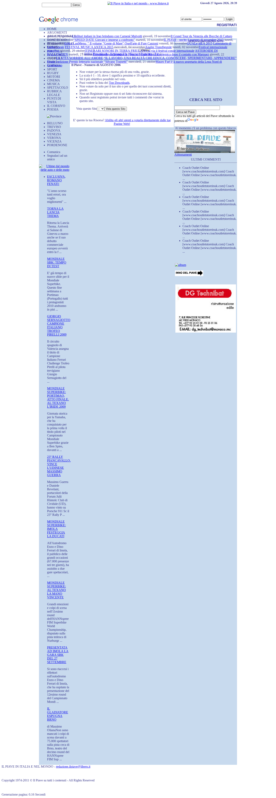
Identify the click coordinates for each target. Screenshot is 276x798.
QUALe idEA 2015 (199, 43)
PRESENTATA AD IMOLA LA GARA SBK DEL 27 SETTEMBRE (57, 655)
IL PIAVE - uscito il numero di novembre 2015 (194, 39)
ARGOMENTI (57, 32)
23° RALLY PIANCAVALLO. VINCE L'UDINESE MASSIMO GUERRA (59, 466)
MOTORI (53, 76)
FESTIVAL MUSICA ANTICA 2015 (89, 47)
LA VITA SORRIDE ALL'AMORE (79, 58)
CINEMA (53, 80)
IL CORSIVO (56, 105)
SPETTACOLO (57, 87)
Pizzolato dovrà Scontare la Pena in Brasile (120, 54)
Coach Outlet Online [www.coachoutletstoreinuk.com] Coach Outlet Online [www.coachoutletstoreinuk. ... (209, 173)
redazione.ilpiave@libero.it (73, 766)
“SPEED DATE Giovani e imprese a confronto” (104, 39)
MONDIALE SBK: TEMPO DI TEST (56, 262)
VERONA (54, 137)
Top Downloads (119, 82)
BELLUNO (55, 123)
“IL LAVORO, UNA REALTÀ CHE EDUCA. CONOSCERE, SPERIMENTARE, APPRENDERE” (170, 58)
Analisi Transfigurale (158, 47)
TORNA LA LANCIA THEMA (55, 212)
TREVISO (54, 127)
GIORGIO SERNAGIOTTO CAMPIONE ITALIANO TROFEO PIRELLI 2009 (58, 325)
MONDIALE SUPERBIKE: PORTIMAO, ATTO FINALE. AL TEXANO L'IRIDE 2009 (58, 397)
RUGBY (53, 73)
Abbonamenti (183, 154)
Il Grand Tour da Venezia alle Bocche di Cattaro (201, 36)
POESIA (53, 109)
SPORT (52, 69)
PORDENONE (57, 145)
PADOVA (53, 130)
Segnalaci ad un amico (57, 157)
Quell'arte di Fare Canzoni (141, 43)
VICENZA (54, 141)
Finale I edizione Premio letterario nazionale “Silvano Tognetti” (87, 61)
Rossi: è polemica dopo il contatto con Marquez (178, 54)
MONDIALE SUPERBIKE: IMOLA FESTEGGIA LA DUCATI (56, 529)
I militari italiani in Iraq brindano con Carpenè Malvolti (107, 36)
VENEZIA (54, 134)
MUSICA (53, 84)
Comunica (53, 152)
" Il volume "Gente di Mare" (106, 43)
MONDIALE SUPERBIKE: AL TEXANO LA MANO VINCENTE (56, 590)
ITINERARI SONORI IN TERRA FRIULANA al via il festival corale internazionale (139, 50)
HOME (52, 29)
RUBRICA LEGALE (54, 93)
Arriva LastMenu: (75, 43)
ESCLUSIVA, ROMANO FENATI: (56, 180)
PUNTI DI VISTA (54, 100)
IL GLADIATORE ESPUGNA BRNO (57, 714)
